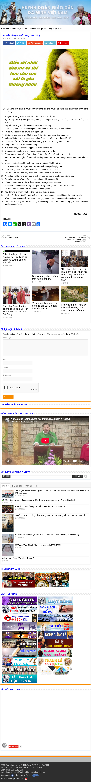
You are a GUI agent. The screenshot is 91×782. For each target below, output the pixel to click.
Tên (5, 359)
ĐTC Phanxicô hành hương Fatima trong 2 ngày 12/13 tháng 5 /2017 (75, 238)
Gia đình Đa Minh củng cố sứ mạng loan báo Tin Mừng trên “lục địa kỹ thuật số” (50, 515)
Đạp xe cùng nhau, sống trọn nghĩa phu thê (45, 277)
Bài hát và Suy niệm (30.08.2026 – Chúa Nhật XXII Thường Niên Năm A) (47, 535)
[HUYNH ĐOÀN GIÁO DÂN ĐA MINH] (45, 12)
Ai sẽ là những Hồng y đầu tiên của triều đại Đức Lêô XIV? (40, 506)
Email (6, 367)
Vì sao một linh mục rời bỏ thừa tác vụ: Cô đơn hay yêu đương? (44, 306)
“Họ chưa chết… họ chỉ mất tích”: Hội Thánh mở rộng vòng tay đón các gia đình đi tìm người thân (74, 274)
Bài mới (5, 486)
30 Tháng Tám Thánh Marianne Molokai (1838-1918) (38, 545)
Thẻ (37, 486)
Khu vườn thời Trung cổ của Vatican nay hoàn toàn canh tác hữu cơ (73, 307)
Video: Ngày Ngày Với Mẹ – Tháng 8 (18, 558)
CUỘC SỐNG (22, 29)
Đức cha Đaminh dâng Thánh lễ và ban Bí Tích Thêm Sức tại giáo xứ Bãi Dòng (15, 310)
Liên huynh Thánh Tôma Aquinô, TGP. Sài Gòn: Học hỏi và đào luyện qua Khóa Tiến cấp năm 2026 (52, 492)
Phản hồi (28, 486)
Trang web (7, 375)
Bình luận (8, 338)
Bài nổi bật (17, 486)
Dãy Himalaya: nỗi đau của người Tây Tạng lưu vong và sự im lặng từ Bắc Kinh (15, 258)
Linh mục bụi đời (11, 236)
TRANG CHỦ (8, 29)
